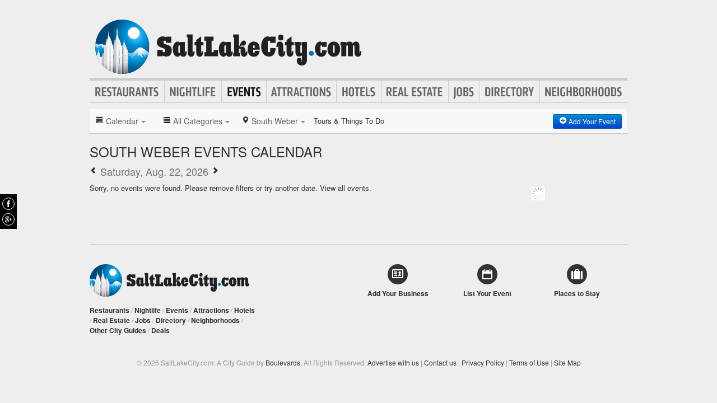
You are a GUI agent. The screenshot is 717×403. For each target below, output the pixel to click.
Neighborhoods (583, 92)
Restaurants (127, 92)
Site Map (567, 362)
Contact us (440, 362)
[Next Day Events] (215, 171)
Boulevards (283, 362)
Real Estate (414, 92)
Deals (160, 330)
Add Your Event (591, 121)
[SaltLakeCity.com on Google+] (8, 219)
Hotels (359, 92)
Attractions (301, 92)
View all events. (345, 187)
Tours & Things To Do (349, 120)
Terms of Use (529, 362)
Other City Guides (118, 330)
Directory (509, 92)
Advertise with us (393, 362)
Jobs (464, 92)
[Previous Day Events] (93, 171)
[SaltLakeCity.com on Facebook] (8, 204)
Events (244, 92)
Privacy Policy (483, 362)
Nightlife (193, 92)
